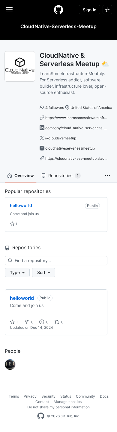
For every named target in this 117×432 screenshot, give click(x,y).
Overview (24, 175)
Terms (14, 396)
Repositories (63, 175)
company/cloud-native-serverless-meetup (81, 128)
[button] (107, 175)
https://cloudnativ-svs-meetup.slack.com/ (80, 158)
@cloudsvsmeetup (60, 138)
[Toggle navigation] (9, 9)
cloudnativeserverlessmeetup (70, 148)
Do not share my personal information (58, 407)
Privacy (30, 396)
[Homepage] (58, 9)
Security (48, 396)
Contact (42, 401)
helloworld (22, 298)
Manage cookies (68, 401)
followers (54, 107)
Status (65, 396)
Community (85, 396)
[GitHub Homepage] (40, 416)
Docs (104, 396)
